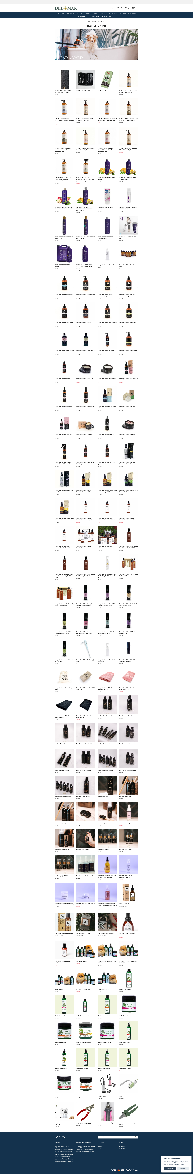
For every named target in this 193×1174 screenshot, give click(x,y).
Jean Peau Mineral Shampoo (83, 776)
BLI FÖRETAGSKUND (94, 22)
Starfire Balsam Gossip (60, 1048)
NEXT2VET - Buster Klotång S (106, 1129)
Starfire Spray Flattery (125, 1074)
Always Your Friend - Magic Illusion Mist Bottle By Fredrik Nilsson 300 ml (107, 582)
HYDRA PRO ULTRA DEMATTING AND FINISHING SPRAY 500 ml (84, 215)
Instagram (123, 1154)
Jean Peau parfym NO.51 (104, 855)
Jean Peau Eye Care (103, 802)
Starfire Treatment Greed (104, 1048)
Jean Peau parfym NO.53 (61, 882)
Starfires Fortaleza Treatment (83, 1048)
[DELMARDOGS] (75, 10)
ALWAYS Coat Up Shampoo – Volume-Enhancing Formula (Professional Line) (105, 156)
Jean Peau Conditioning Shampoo (63, 802)
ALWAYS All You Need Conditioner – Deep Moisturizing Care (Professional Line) (64, 185)
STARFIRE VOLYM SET (83, 995)
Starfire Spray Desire (124, 1048)
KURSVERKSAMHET (105, 20)
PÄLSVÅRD (79, 20)
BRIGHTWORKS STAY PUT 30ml (85, 910)
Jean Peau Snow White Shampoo (127, 721)
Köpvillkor (100, 1152)
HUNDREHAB (123, 20)
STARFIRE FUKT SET (104, 995)
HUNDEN (87, 20)
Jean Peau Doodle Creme (61, 749)
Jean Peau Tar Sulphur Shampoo (127, 776)
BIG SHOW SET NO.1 (82, 967)
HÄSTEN (95, 20)
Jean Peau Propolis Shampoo (126, 749)
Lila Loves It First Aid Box (83, 939)
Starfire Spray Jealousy (104, 1074)
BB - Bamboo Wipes (103, 96)
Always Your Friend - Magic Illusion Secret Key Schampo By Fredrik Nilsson (64, 582)
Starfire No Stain (59, 1101)
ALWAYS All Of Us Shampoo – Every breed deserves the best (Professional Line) (63, 156)
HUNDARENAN (132, 20)
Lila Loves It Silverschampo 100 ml (64, 939)
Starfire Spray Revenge (82, 1074)
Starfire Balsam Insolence (125, 1021)
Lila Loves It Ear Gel (124, 910)
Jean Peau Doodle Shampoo (62, 776)
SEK (67, 2)
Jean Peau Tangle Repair (61, 829)
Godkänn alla (170, 1168)
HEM (59, 20)
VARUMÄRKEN (81, 22)
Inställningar (183, 1168)
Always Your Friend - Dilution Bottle (107, 271)
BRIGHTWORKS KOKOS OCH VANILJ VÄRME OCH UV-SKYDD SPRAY (107, 911)
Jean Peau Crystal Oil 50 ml (62, 855)
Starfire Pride (79, 1101)
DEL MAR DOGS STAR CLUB (107, 22)
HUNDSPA (114, 20)
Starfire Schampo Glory (125, 995)
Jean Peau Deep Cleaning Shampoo (107, 721)
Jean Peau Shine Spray (125, 802)
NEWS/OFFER (65, 20)
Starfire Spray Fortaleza (61, 1074)
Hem (89, 27)
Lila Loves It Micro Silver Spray (106, 939)
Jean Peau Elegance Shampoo (105, 776)
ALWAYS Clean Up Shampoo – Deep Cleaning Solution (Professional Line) (64, 126)
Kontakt (99, 1154)
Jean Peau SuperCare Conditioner (85, 749)
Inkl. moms (58, 2)
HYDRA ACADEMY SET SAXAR (85, 96)
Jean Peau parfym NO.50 (82, 855)
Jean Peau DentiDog (124, 829)
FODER (72, 20)
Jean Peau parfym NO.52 (125, 855)
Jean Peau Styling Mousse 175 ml (106, 829)
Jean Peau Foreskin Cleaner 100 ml (85, 882)
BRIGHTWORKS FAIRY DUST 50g (64, 910)
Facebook (123, 1152)
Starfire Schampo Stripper (61, 1021)
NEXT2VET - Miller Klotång (83, 1129)
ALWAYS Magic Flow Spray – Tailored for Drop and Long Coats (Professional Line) (85, 185)
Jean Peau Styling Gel (81, 829)
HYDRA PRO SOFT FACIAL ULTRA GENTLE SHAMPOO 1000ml (84, 272)
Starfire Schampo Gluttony (104, 1021)
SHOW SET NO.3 (59, 995)
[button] (75, 20)
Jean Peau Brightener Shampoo (106, 749)
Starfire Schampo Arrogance (83, 1021)
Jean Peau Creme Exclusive (83, 802)
